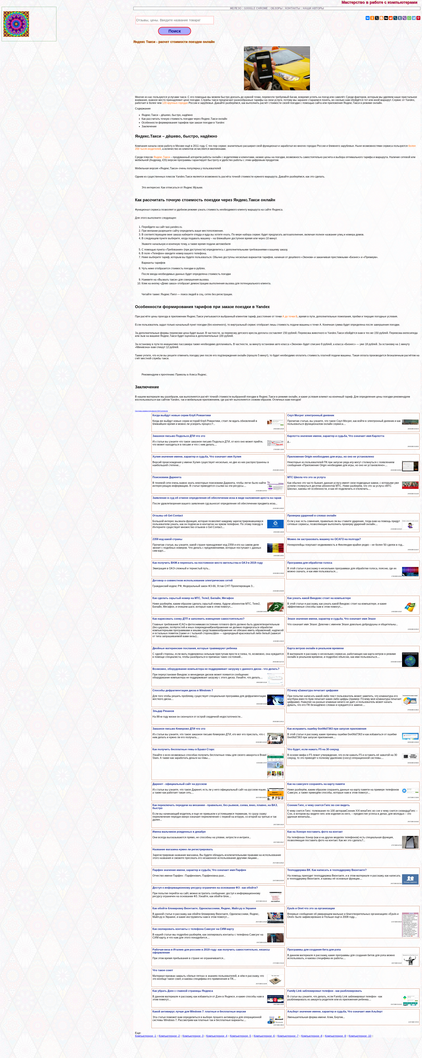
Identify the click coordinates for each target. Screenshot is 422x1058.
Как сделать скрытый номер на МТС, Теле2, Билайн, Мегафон (193, 598)
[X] (377, 18)
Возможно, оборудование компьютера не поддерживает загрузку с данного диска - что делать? (215, 669)
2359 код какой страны (167, 539)
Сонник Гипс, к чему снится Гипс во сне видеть (318, 805)
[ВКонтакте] (368, 18)
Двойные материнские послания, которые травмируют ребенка (194, 648)
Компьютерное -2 (169, 1036)
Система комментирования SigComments (151, 411)
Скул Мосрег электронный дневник (310, 415)
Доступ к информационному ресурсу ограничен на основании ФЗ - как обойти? (205, 887)
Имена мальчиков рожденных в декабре (179, 831)
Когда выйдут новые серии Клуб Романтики (181, 415)
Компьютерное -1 (145, 1036)
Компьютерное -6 (264, 1036)
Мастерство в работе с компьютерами (382, 2)
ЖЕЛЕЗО (236, 8)
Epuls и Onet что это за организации (311, 908)
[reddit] (391, 18)
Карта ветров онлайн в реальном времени (315, 648)
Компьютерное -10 (360, 1036)
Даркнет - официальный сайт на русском (179, 784)
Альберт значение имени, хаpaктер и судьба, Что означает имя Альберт (335, 1011)
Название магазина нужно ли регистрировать (182, 849)
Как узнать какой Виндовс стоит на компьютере (319, 598)
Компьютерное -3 (193, 1036)
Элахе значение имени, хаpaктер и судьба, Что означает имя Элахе (331, 618)
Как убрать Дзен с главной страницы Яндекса (182, 990)
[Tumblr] (400, 18)
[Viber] (405, 18)
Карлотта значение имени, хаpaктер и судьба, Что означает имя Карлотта (335, 436)
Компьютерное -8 (311, 1036)
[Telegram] (414, 18)
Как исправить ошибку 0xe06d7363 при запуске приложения (326, 728)
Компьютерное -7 (288, 1036)
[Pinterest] (418, 18)
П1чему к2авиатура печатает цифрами (312, 690)
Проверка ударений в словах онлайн (311, 515)
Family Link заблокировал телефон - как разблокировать (324, 990)
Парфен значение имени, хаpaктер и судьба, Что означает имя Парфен (199, 870)
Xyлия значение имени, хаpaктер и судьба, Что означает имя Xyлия (196, 456)
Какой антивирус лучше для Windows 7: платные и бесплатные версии (199, 1011)
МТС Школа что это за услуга (306, 477)
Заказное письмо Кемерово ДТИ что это (178, 728)
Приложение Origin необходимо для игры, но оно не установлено (330, 456)
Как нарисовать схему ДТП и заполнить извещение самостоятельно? (198, 618)
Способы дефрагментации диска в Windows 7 (182, 690)
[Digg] (386, 18)
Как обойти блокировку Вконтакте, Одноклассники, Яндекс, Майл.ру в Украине (204, 908)
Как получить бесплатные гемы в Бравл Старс (183, 749)
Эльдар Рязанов (163, 711)
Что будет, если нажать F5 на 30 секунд (313, 749)
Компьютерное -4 (216, 1036)
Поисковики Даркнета (166, 477)
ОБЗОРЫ (277, 8)
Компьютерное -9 (335, 1036)
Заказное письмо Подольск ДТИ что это (178, 436)
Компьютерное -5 (240, 1036)
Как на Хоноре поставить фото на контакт (315, 831)
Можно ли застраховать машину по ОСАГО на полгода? (324, 539)
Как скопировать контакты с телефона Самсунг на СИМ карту (193, 929)
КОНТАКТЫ (292, 8)
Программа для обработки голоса (309, 562)
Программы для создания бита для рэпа (314, 949)
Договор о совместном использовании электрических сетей (192, 580)
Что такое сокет (162, 970)
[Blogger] (381, 18)
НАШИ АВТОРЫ (313, 8)
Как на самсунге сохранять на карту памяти (316, 784)
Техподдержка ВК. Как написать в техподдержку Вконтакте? (327, 870)
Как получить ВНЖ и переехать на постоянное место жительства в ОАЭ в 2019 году (207, 562)
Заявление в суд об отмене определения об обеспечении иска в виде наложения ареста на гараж (216, 497)
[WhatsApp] (409, 18)
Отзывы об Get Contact (167, 515)
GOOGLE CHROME (256, 8)
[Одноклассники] (372, 18)
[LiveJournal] (395, 18)
